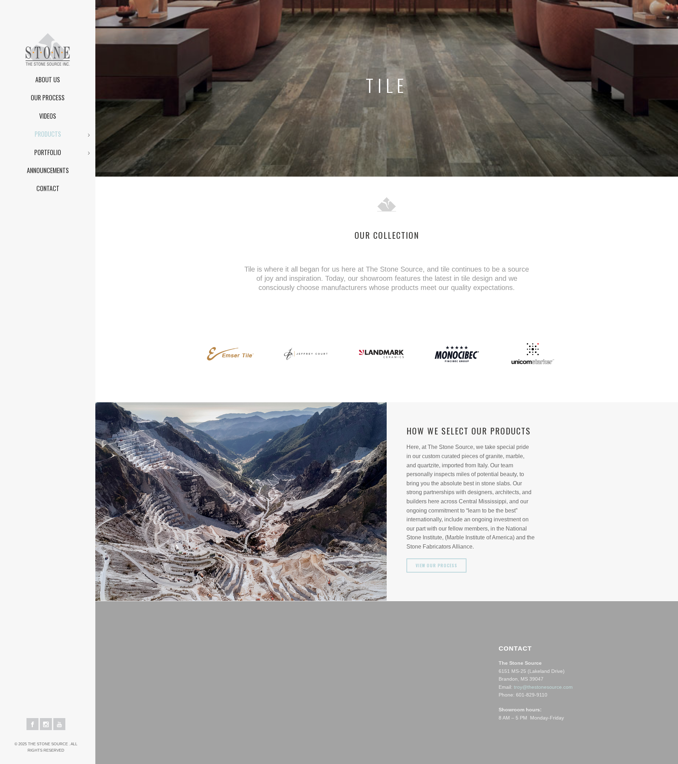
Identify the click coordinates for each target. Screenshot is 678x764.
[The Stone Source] (47, 35)
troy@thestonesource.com (543, 687)
